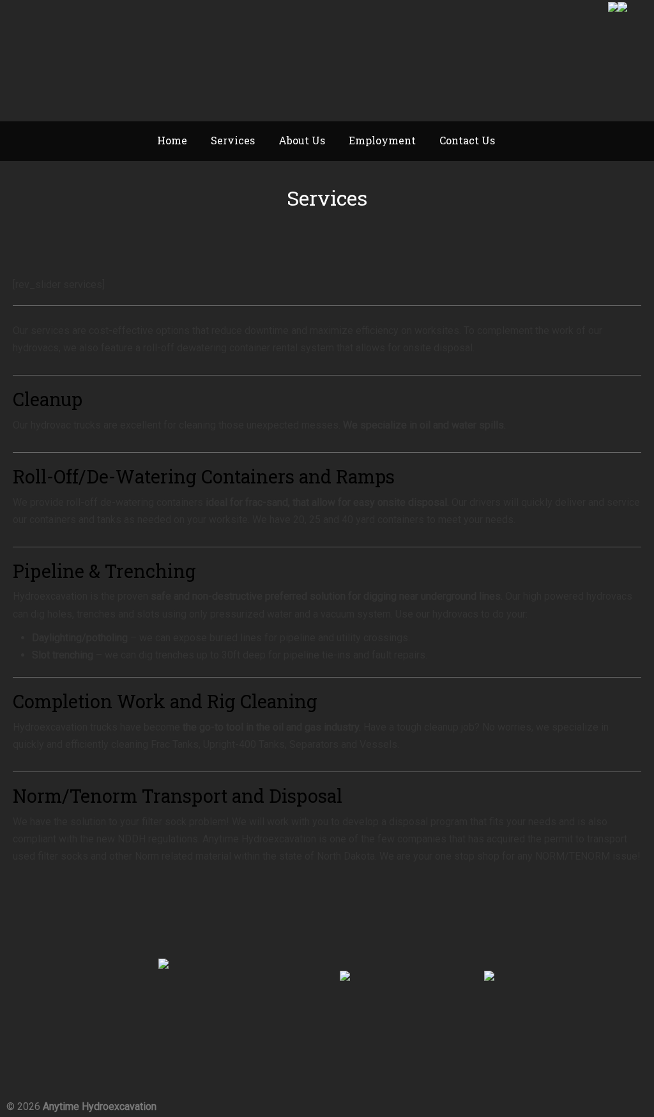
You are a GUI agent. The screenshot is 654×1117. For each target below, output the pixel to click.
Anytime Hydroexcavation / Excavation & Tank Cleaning (128, 61)
